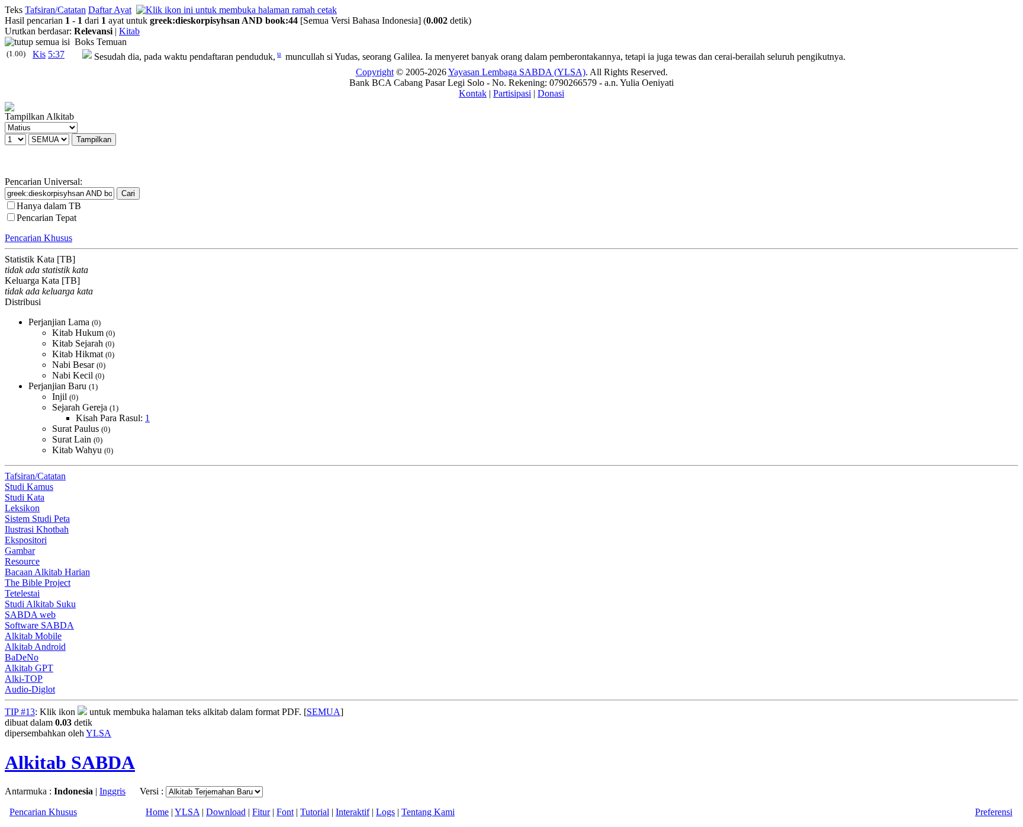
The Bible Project (37, 583)
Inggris (112, 791)
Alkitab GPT (29, 668)
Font (285, 812)
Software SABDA (39, 625)
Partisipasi (512, 93)
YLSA (98, 733)
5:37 (56, 54)
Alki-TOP (24, 679)
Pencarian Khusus (38, 238)
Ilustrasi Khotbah (37, 529)
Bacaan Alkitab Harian (47, 572)
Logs (385, 812)
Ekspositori (26, 540)
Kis (39, 54)
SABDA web (30, 615)
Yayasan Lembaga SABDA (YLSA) (517, 72)
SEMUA (323, 712)
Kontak (473, 93)
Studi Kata (24, 497)
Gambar (20, 551)
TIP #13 (20, 712)
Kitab (129, 31)
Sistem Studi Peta (37, 519)
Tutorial (314, 812)
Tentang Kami (428, 812)
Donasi (551, 93)
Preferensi (993, 812)
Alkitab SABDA (70, 762)
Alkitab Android (35, 647)
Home (157, 812)
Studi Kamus (29, 487)
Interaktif (352, 812)
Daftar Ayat (109, 10)
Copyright (375, 72)
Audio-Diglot (30, 689)
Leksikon (22, 508)
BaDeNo (21, 657)
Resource (22, 561)
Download (226, 812)
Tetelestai (22, 593)
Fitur (261, 812)
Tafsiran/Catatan (55, 10)
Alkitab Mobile (33, 636)
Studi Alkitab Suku (40, 604)
